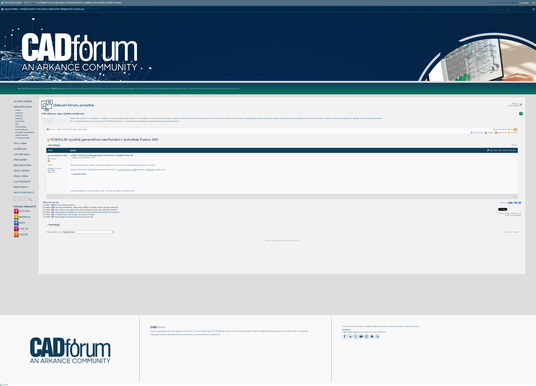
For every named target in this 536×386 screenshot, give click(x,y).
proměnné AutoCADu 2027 (228, 89)
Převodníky (198, 89)
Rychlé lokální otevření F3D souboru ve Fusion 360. (74, 217)
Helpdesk (517, 215)
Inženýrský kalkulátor (150, 89)
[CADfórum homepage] (80, 52)
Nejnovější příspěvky (504, 129)
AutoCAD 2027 (89, 89)
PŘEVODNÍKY (20, 159)
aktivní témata (20, 127)
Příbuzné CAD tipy (51, 202)
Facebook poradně (374, 118)
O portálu (304, 331)
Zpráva (73, 150)
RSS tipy (515, 104)
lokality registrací (21, 135)
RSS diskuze (513, 106)
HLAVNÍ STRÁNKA (23, 101)
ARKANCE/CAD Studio (66, 129)
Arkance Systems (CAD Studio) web (87, 191)
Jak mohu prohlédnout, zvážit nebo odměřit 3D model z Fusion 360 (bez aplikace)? (86, 207)
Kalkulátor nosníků (134, 89)
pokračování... (80, 174)
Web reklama (172, 334)
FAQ (474, 133)
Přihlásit (514, 133)
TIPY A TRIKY (20, 143)
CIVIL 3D (23, 228)
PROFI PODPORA (23, 192)
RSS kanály (82, 129)
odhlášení (18, 118)
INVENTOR (24, 217)
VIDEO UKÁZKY (22, 170)
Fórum (52, 129)
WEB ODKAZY (21, 187)
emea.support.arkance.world (168, 121)
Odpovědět (53, 145)
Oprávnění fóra (510, 232)
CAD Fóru (328, 118)
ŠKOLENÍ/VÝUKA (22, 165)
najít (17, 124)
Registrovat (502, 133)
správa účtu (19, 121)
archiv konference (21, 130)
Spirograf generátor (166, 89)
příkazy (213, 89)
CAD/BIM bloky (22, 154)
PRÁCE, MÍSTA (21, 176)
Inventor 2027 (104, 89)
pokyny (18, 110)
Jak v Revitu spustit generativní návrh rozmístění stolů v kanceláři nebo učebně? (86, 210)
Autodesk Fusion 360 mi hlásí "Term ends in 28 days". (75, 215)
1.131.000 (54, 89)
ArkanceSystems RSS (57, 155)
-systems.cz (155, 169)
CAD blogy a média (22, 138)
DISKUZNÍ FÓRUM (23, 107)
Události (490, 133)
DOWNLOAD (20, 149)
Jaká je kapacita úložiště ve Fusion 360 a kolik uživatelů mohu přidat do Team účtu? (87, 212)
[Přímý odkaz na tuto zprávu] (71, 155)
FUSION (23, 234)
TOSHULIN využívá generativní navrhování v (107, 169)
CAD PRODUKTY (22, 181)
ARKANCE (346, 326)
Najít (482, 133)
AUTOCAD (24, 211)
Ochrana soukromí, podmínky (207, 334)
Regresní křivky (182, 89)
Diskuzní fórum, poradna (73, 105)
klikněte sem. (79, 9)
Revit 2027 (118, 89)
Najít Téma (493, 150)
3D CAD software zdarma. (65, 205)
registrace (19, 113)
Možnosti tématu (508, 150)
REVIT (22, 223)
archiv (514, 145)
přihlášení (19, 116)
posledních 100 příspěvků (24, 132)
